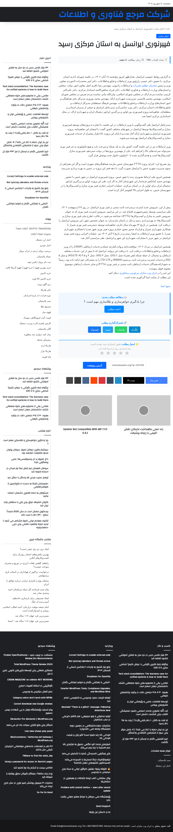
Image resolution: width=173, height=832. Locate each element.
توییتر (107, 329)
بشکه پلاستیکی (44, 256)
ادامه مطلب (114, 309)
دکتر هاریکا (46, 289)
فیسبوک (94, 329)
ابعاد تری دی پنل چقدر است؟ (34, 549)
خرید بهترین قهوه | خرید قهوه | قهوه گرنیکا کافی (28, 267)
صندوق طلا (46, 306)
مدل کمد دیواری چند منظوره (37, 334)
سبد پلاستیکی (44, 301)
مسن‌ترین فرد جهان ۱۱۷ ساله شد (32, 615)
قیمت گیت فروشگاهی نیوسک (37, 317)
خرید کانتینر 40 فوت (41, 278)
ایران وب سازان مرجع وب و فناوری (138, 272)
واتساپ (121, 329)
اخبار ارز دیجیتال (43, 239)
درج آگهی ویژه (44, 284)
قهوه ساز (46, 312)
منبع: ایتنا (165, 286)
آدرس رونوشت (94, 365)
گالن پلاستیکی (44, 328)
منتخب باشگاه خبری (40, 539)
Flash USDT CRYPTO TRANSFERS (33, 228)
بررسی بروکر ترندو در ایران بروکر (35, 250)
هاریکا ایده (46, 345)
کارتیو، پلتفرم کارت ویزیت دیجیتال (35, 323)
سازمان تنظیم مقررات (145, 85)
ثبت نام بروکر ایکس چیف (39, 262)
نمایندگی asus (44, 340)
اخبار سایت (159, 28)
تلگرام (134, 329)
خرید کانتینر (45, 273)
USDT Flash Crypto (41, 234)
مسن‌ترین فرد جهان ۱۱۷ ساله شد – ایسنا (28, 621)
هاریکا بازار (46, 351)
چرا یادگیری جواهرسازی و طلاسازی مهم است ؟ (114, 301)
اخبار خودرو (45, 245)
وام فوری (46, 356)
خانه (168, 28)
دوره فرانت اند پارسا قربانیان (37, 295)
